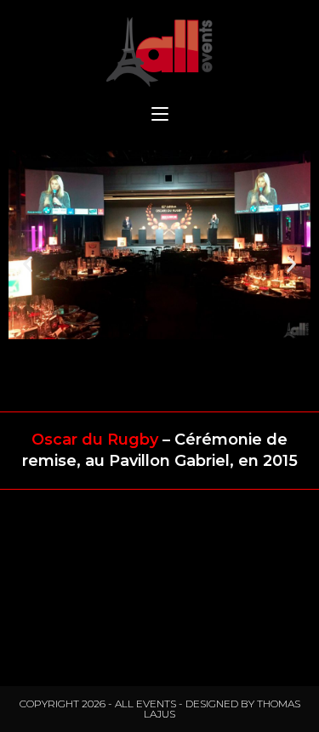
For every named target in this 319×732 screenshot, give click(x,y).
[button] (27, 264)
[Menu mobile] (159, 115)
